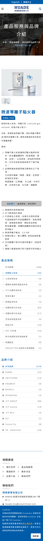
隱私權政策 (28, 523)
